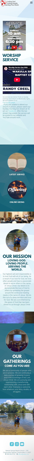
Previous (2, 416)
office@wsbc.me (23, 454)
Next (32, 416)
